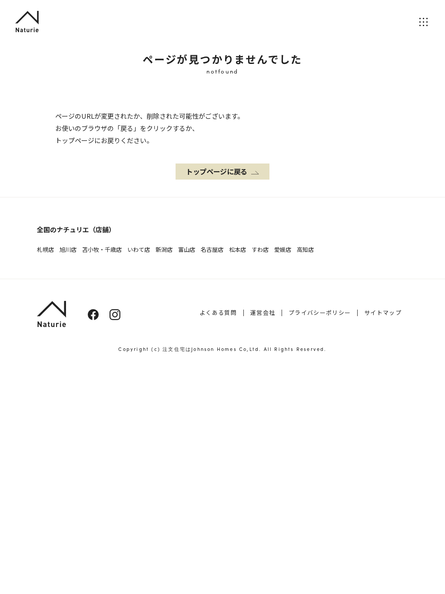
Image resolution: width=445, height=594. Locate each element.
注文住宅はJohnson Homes (200, 348)
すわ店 (260, 249)
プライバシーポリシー (320, 312)
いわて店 (138, 249)
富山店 (186, 249)
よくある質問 (218, 312)
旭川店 (68, 249)
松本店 (237, 249)
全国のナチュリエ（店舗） (76, 229)
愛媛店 (282, 249)
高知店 (305, 249)
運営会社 (262, 312)
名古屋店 (212, 249)
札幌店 (45, 249)
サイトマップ (383, 312)
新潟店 (164, 249)
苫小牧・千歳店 (102, 249)
